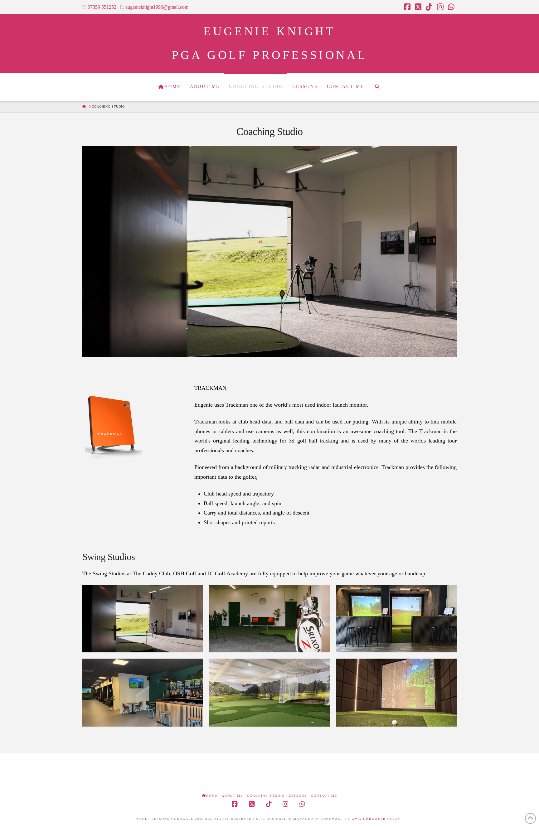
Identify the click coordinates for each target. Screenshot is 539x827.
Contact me (324, 795)
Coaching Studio (266, 795)
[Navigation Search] (377, 87)
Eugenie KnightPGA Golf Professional (269, 43)
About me (232, 795)
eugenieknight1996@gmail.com (156, 7)
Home (212, 795)
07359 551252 (102, 7)
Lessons (298, 795)
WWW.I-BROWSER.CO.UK (376, 818)
